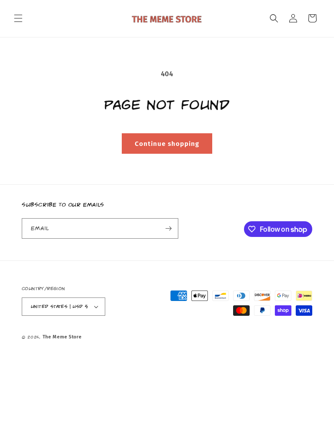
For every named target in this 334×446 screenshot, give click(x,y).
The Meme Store (62, 337)
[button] (18, 18)
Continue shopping (167, 144)
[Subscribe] (168, 228)
